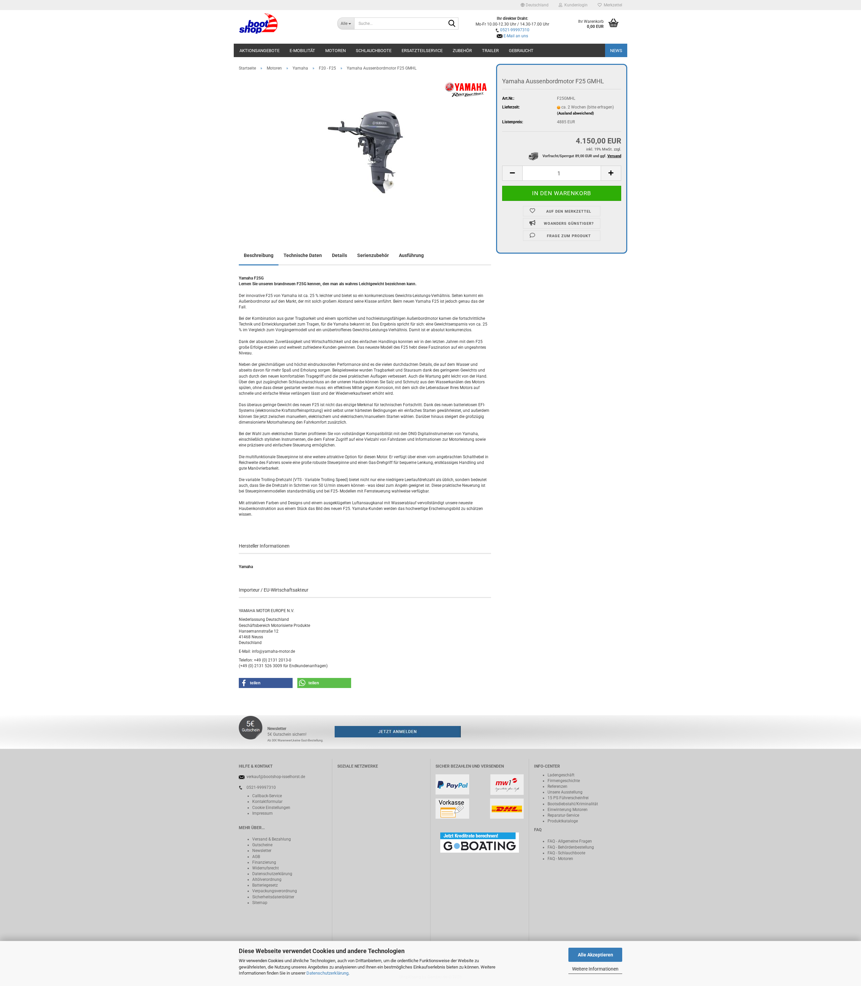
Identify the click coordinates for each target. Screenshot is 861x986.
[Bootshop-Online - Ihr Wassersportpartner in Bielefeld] (283, 23)
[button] (535, 5)
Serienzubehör (373, 255)
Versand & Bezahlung (271, 839)
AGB (256, 856)
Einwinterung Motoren (568, 809)
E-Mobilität (302, 50)
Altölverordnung (267, 879)
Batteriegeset (264, 885)
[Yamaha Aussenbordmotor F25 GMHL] (365, 151)
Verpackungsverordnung (274, 891)
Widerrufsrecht (265, 868)
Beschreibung (258, 255)
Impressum (262, 813)
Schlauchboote (373, 50)
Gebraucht (521, 50)
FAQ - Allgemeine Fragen (570, 841)
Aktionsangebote (259, 50)
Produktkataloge (563, 821)
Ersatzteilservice (422, 50)
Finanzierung (264, 862)
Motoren (335, 50)
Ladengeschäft (561, 775)
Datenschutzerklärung (327, 973)
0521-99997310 (514, 30)
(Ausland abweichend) (575, 113)
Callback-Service (267, 796)
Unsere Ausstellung (565, 792)
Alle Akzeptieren (595, 954)
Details (339, 255)
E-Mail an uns (515, 36)
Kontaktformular (267, 801)
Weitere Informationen (595, 969)
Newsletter (261, 850)
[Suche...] (452, 24)
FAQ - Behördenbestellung (571, 847)
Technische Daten (303, 255)
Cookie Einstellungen (271, 807)
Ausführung (411, 255)
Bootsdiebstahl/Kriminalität (573, 804)
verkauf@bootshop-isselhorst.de (276, 776)
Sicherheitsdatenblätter (273, 897)
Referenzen (557, 786)
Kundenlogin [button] (575, 5)
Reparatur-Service (563, 815)
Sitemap (259, 902)
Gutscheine (262, 845)
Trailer (490, 50)
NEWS (616, 50)
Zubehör (462, 50)
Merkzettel (612, 5)
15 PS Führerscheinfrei (568, 798)
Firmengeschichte (564, 780)
